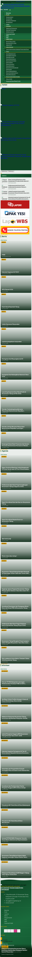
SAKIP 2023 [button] (9, 39)
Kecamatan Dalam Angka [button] (13, 76)
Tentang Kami (9, 17)
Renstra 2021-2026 (11, 43)
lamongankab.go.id (20, 1)
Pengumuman (8, 917)
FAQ (7, 37)
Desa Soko (9, 69)
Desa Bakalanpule (11, 53)
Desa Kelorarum (10, 66)
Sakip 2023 (9, 45)
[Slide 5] (5, 173)
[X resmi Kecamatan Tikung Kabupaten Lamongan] (12, 932)
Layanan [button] (8, 26)
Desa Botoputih (10, 57)
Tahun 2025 (9, 79)
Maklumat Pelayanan (11, 28)
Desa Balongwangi (11, 55)
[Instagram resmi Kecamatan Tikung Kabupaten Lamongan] (15, 932)
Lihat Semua (4, 240)
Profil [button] (7, 14)
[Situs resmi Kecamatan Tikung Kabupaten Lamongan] (2, 932)
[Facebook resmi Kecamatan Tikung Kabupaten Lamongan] (9, 932)
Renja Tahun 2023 (10, 41)
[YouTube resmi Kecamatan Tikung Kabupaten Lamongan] (18, 932)
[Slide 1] (1, 173)
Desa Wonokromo (11, 74)
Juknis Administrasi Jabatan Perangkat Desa (17, 49)
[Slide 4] (4, 173)
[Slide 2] (2, 173)
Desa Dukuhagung (11, 59)
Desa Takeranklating (11, 71)
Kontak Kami (9, 22)
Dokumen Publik (10, 34)
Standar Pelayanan (11, 30)
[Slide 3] (3, 173)
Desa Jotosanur (10, 64)
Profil (5, 912)
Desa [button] (7, 51)
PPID (7, 35)
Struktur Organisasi (11, 20)
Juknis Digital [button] (9, 47)
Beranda (8, 13)
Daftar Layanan (10, 32)
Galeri (7, 24)
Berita (6, 915)
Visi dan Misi (9, 18)
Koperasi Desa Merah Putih (13, 81)
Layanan (6, 914)
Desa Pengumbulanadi (12, 67)
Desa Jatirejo (9, 62)
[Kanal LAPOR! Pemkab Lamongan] (5, 932)
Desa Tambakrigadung (12, 73)
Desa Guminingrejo (11, 60)
